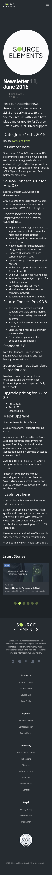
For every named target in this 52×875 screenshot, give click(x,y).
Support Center (26, 720)
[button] (15, 603)
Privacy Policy (26, 809)
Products (26, 675)
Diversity (26, 777)
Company (26, 745)
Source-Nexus (26, 688)
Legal (26, 802)
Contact (26, 789)
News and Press (21, 140)
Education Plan (26, 771)
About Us (26, 765)
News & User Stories (26, 752)
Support (26, 713)
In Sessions (26, 759)
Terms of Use (26, 815)
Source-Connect (26, 682)
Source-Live (26, 695)
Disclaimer (26, 822)
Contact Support (26, 727)
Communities (26, 783)
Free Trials (26, 701)
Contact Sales (26, 733)
